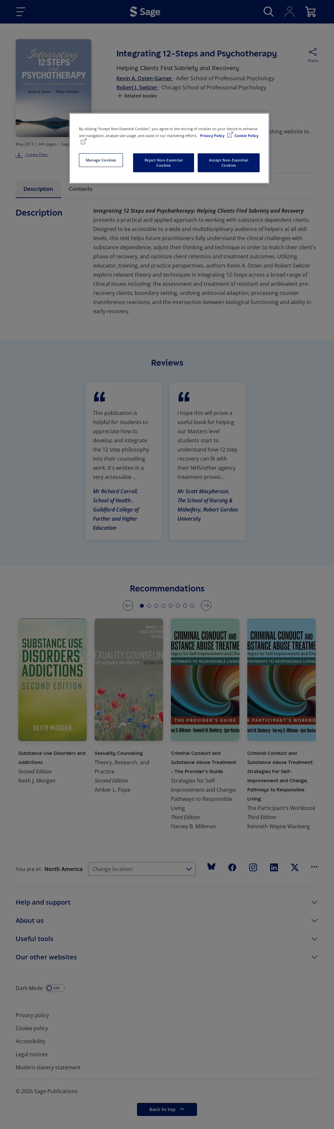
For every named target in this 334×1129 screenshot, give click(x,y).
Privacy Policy (212, 135)
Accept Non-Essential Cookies (228, 163)
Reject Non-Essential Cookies (163, 163)
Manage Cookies (101, 160)
